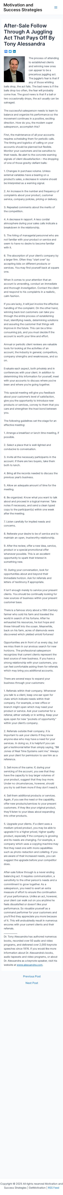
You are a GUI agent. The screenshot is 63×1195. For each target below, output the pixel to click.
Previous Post (32, 976)
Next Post (32, 983)
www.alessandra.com (30, 964)
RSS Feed (53, 1187)
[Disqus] (31, 1032)
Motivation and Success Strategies (23, 7)
